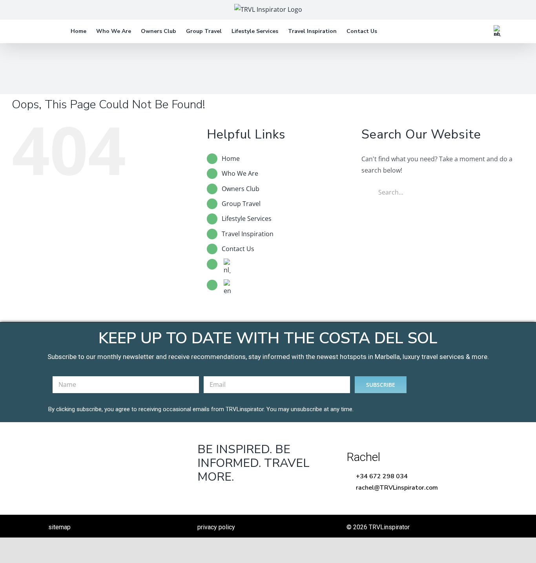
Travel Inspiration (247, 234)
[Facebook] (204, 497)
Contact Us (238, 248)
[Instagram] (253, 497)
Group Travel (241, 203)
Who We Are (240, 173)
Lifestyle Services (247, 218)
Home (231, 158)
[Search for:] (442, 191)
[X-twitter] (229, 497)
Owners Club (240, 188)
